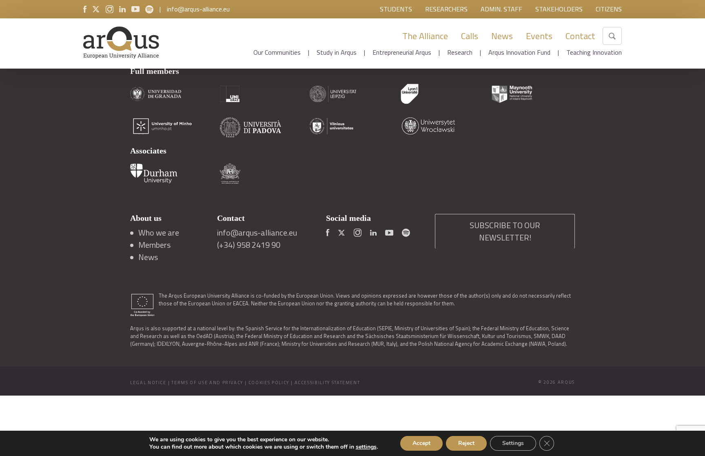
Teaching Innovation (594, 52)
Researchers (446, 9)
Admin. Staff (501, 9)
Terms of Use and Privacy (207, 382)
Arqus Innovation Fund (519, 52)
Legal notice (148, 382)
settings (366, 447)
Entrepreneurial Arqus (401, 52)
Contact (580, 36)
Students (396, 9)
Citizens (609, 9)
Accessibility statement (327, 382)
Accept (421, 443)
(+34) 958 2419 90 (248, 245)
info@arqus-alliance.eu (198, 9)
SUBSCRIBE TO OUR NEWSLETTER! (505, 231)
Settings (513, 443)
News (502, 36)
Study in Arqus (337, 52)
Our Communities (277, 52)
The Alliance (425, 36)
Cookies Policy (268, 382)
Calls (469, 36)
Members (154, 245)
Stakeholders (559, 9)
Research (459, 52)
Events (539, 36)
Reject (466, 443)
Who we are (158, 233)
